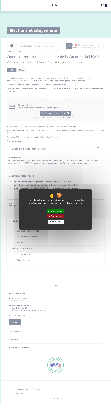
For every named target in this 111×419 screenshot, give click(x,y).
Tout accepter (56, 211)
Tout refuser (56, 216)
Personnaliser (55, 222)
